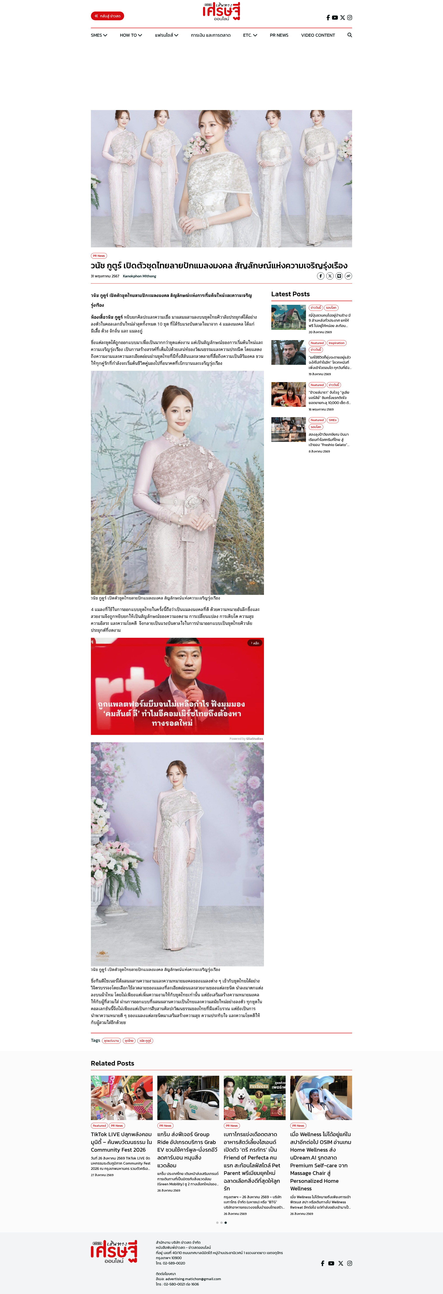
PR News (279, 35)
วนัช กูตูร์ (145, 1040)
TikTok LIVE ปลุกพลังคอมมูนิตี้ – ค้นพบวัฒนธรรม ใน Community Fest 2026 (121, 1142)
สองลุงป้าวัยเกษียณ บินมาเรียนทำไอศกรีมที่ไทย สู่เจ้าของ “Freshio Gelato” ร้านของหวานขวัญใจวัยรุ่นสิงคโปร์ (329, 444)
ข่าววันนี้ (316, 307)
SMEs (96, 35)
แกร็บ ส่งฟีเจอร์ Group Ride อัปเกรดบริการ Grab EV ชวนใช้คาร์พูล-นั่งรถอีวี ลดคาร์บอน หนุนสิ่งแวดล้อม (187, 1149)
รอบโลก (331, 307)
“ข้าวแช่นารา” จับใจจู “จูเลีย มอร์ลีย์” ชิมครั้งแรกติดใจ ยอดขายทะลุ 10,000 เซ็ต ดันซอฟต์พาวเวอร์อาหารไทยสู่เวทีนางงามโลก (330, 402)
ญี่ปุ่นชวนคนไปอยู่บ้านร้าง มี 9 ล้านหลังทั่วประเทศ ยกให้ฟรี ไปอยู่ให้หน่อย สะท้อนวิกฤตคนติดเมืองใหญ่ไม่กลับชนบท (330, 325)
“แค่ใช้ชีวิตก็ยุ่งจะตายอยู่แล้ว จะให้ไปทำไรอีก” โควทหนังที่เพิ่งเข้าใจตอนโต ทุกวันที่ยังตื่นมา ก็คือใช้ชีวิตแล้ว (330, 364)
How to (128, 35)
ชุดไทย (129, 1040)
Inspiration (336, 343)
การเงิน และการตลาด (211, 35)
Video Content (318, 35)
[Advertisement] (221, 74)
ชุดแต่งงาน (111, 1040)
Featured (317, 343)
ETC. (247, 35)
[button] (217, 1223)
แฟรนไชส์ (164, 35)
